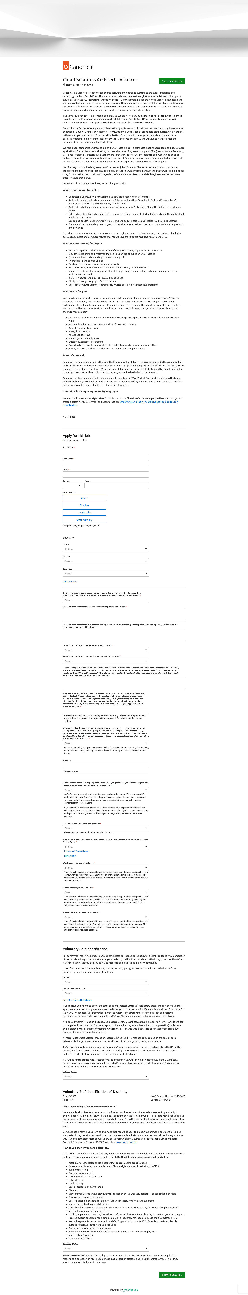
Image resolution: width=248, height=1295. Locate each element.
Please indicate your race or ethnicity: (81, 912)
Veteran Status (70, 1072)
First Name (69, 447)
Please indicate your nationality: (78, 888)
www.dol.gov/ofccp (126, 1142)
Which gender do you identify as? (79, 863)
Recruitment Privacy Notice (76, 851)
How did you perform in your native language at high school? (91, 656)
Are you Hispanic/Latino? (74, 988)
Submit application (172, 81)
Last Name (68, 459)
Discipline (67, 569)
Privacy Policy (70, 856)
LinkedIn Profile (70, 771)
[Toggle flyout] (79, 485)
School (66, 544)
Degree (66, 557)
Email (66, 470)
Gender (66, 977)
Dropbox (84, 505)
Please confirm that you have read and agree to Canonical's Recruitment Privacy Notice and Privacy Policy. (105, 840)
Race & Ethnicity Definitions (77, 1000)
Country (66, 481)
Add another (69, 581)
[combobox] (65, 485)
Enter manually (84, 519)
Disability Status (70, 1244)
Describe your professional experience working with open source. (95, 607)
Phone (88, 481)
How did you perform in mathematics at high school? (88, 645)
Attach (84, 498)
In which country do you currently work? (82, 823)
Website (67, 760)
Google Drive (84, 512)
